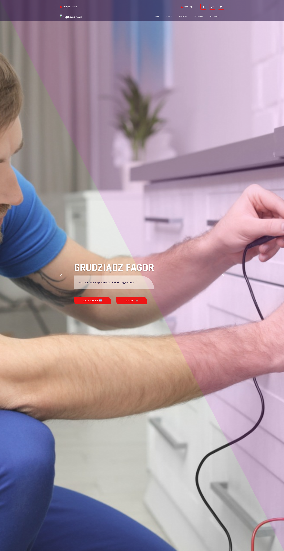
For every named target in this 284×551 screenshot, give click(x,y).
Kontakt (189, 6)
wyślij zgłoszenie (70, 6)
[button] (61, 275)
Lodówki (183, 16)
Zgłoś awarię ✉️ (78, 300)
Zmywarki (198, 16)
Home (156, 16)
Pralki (169, 16)
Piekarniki (214, 16)
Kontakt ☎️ (117, 300)
